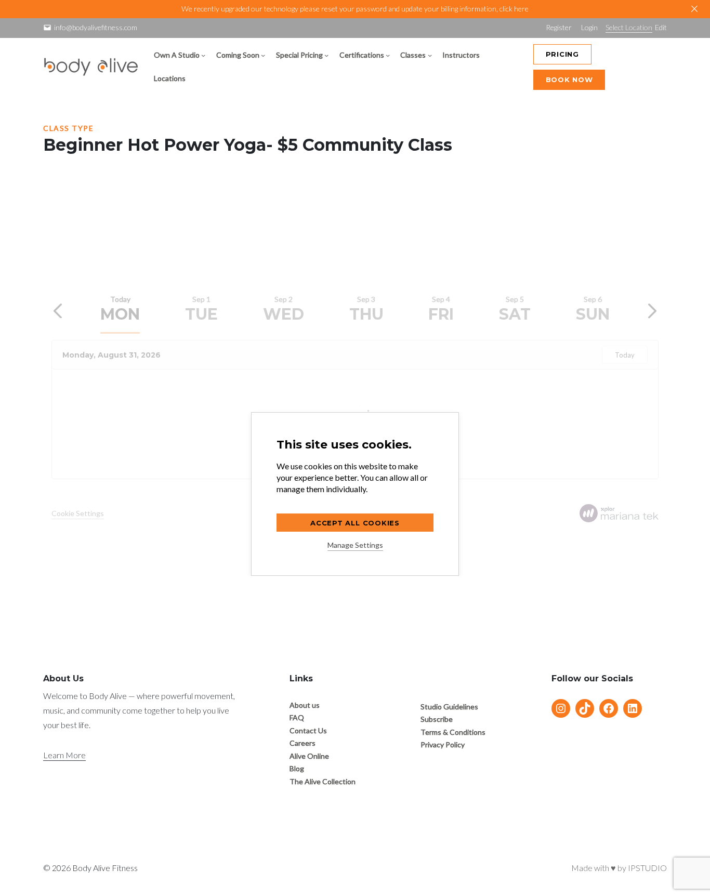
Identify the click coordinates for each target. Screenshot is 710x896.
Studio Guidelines (449, 706)
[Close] (694, 9)
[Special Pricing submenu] (326, 55)
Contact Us (308, 730)
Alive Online (309, 756)
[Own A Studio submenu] (203, 55)
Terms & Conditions (452, 732)
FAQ (297, 717)
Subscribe (436, 719)
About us (305, 705)
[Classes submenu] (430, 55)
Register (559, 27)
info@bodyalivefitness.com (95, 27)
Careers (302, 743)
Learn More (64, 755)
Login (589, 27)
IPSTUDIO (647, 868)
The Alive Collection (323, 781)
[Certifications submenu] (388, 55)
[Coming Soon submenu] (263, 55)
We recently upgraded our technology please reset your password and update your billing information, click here (355, 8)
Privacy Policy (442, 744)
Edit (661, 27)
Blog (297, 768)
